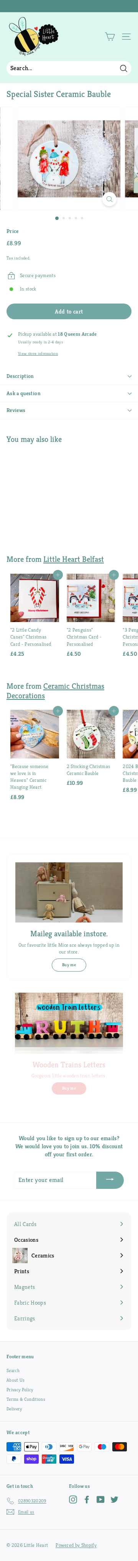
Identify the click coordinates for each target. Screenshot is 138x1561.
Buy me (69, 964)
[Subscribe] (110, 1180)
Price (13, 231)
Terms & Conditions (26, 1399)
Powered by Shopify (76, 1545)
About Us (16, 1380)
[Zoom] (109, 199)
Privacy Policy (20, 1389)
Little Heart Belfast (73, 559)
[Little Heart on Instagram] (73, 1499)
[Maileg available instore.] (69, 892)
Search (13, 1370)
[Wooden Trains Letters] (69, 1023)
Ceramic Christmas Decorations (55, 691)
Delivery (14, 1409)
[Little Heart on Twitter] (114, 1499)
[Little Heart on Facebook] (87, 1499)
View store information (38, 353)
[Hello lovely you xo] (68, 6)
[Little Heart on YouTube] (101, 1499)
